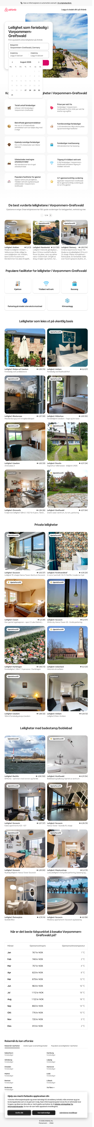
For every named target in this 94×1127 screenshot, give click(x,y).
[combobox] (28, 47)
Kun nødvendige (44, 1113)
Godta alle (19, 1113)
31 (12, 95)
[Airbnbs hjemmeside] (10, 9)
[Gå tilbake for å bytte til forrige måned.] (12, 62)
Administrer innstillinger (68, 1113)
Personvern (43, 1123)
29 (34, 90)
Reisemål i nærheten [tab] (12, 1046)
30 (39, 90)
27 (25, 90)
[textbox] (18, 55)
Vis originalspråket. (64, 3)
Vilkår (51, 1123)
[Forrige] (42, 215)
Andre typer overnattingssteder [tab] (35, 1046)
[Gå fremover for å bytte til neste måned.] (38, 62)
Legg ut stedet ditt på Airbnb (73, 9)
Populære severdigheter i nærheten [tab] (64, 1046)
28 (30, 90)
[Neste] (50, 215)
